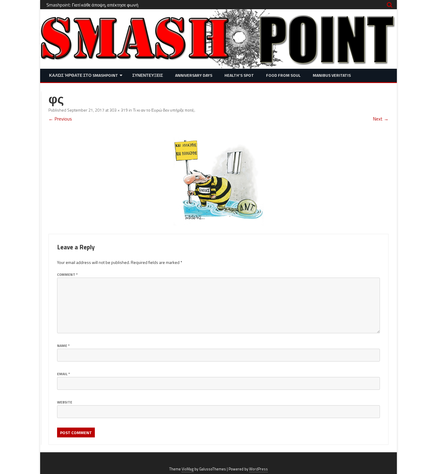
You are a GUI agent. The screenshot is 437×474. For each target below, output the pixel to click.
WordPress (258, 469)
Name (63, 345)
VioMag (188, 469)
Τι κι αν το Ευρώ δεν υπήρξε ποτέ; (163, 110)
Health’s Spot (239, 75)
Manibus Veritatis (332, 75)
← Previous (60, 118)
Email (63, 374)
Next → (381, 118)
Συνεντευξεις (147, 75)
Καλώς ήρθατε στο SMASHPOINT (83, 75)
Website (64, 402)
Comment (67, 274)
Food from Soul (283, 75)
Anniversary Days (193, 75)
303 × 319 (118, 110)
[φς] (218, 178)
